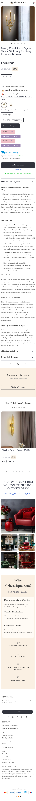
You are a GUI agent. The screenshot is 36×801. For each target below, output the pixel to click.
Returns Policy (6, 741)
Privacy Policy (6, 760)
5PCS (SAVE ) (7, 141)
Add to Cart (18, 165)
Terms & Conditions (8, 762)
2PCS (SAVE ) (7, 131)
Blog (3, 751)
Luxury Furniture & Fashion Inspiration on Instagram (18, 485)
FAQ (3, 732)
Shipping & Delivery (8, 738)
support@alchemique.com (10, 725)
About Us (5, 754)
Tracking (4, 744)
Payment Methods (7, 735)
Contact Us (5, 757)
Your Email (7, 706)
